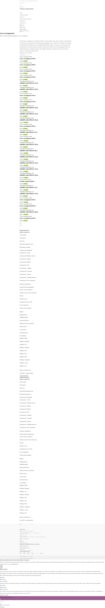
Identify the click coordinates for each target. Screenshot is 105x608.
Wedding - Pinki (23, 356)
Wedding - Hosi (23, 366)
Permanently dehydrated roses (26, 244)
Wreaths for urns (23, 298)
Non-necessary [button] (3, 587)
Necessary (3, 579)
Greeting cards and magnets (26, 250)
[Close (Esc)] (3, 601)
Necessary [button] (2, 577)
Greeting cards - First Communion (27, 280)
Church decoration (24, 332)
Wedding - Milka (23, 338)
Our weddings (23, 335)
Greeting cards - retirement (26, 271)
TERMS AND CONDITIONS (25, 19)
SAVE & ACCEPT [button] (4, 595)
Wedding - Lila (23, 344)
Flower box (22, 241)
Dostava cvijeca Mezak (28, 558)
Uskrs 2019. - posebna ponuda (26, 373)
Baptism (21, 311)
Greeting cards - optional (25, 274)
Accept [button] (11, 564)
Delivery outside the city (25, 370)
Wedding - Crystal (24, 362)
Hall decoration (23, 326)
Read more (15, 564)
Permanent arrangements (25, 284)
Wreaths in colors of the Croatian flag (28, 292)
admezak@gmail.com (25, 538)
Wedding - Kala (23, 350)
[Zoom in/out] (0, 601)
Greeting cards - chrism (25, 252)
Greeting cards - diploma (25, 259)
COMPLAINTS (22, 549)
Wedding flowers (23, 314)
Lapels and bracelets (24, 320)
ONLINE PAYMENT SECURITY (25, 548)
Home (1, 35)
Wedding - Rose (23, 353)
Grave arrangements (24, 305)
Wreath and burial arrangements (11, 35)
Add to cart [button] (25, 61)
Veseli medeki (23, 234)
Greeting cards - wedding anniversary (28, 277)
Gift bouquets (23, 238)
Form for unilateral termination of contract (26, 550)
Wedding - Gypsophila (25, 359)
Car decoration (23, 329)
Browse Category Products (24, 375)
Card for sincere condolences (26, 289)
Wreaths (21, 295)
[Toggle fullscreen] (1, 601)
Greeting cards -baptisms (25, 262)
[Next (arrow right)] (1, 603)
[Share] (2, 601)
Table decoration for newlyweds (27, 323)
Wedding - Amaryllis (24, 347)
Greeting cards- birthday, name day (27, 255)
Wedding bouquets (24, 317)
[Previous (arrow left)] (0, 603)
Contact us (23, 23)
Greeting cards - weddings (25, 268)
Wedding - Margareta (24, 341)
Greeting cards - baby (24, 265)
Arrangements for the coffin (26, 302)
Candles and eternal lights (25, 308)
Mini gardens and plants (25, 247)
